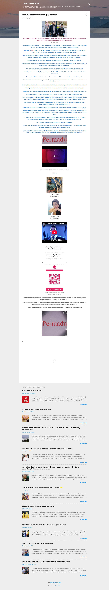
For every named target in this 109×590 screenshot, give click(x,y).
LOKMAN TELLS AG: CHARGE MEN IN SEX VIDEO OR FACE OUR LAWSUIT (46, 562)
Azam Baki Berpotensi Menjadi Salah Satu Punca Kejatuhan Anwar (44, 525)
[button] (86, 15)
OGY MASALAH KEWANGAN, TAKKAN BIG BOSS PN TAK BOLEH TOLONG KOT (47, 448)
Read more (83, 404)
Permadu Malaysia (31, 4)
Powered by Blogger (55, 582)
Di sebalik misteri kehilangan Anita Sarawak (36, 409)
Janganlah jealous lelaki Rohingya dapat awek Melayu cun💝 (42, 487)
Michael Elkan (58, 585)
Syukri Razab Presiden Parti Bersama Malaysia (37, 543)
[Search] (89, 4)
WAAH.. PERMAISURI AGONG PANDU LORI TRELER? (39, 506)
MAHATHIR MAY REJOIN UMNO (32, 391)
